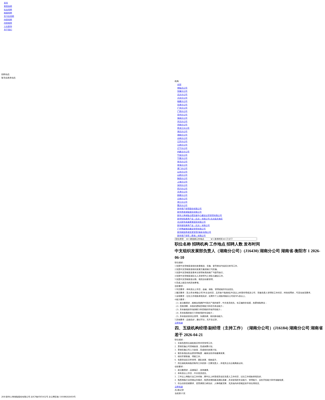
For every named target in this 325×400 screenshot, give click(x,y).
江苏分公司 (182, 141)
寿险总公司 (182, 88)
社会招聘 (8, 9)
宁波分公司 (182, 155)
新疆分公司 (182, 195)
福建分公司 (182, 101)
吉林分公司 (182, 138)
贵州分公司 (182, 115)
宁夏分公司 (182, 158)
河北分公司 (182, 121)
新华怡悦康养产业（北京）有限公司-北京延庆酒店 (200, 219)
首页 (6, 3)
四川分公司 (182, 188)
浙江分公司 (182, 202)
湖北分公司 (182, 131)
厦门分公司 (182, 168)
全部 (179, 84)
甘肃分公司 (182, 105)
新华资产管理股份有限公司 (189, 208)
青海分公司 (182, 165)
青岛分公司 (182, 162)
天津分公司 (182, 192)
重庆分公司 (182, 205)
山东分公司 (182, 172)
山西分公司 (182, 175)
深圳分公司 (182, 185)
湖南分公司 (182, 135)
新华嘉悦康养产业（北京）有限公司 (193, 225)
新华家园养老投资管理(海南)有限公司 (194, 232)
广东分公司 (182, 108)
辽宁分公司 (182, 148)
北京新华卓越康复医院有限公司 (191, 222)
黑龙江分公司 (183, 128)
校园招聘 (8, 13)
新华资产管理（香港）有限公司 (191, 235)
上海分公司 (182, 182)
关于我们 (8, 29)
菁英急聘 (8, 6)
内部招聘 (8, 19)
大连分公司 (182, 98)
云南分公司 (182, 198)
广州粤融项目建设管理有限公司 (191, 229)
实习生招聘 (9, 16)
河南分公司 (182, 125)
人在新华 (8, 26)
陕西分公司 (182, 178)
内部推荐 (8, 23)
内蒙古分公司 (183, 152)
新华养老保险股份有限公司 (189, 212)
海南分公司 (182, 118)
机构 (177, 81)
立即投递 (179, 323)
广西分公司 (182, 111)
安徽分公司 (182, 91)
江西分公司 (182, 145)
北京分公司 (182, 94)
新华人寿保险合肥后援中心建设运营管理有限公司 (199, 215)
